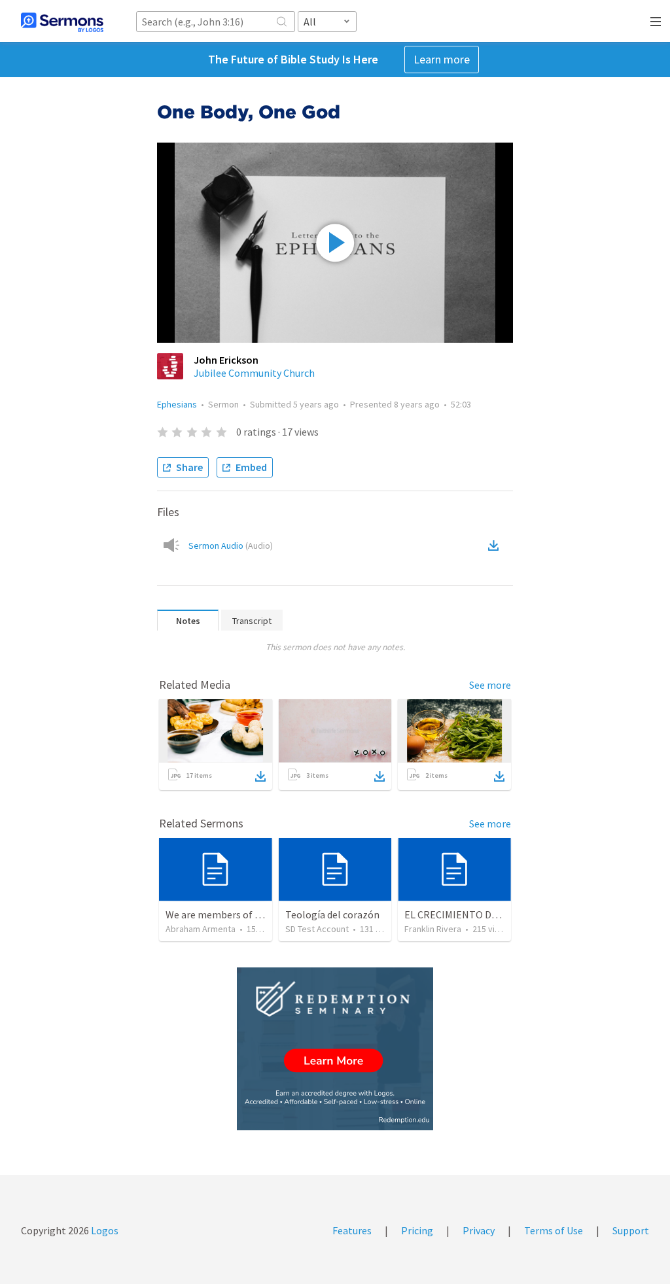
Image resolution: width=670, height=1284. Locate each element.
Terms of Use (553, 1230)
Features (352, 1230)
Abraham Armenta (201, 929)
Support (630, 1230)
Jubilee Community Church (254, 372)
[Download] (260, 776)
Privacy (479, 1230)
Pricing (417, 1230)
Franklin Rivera (432, 929)
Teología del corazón (332, 914)
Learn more (442, 59)
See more (490, 684)
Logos (103, 1230)
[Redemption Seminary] (335, 1048)
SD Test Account (317, 929)
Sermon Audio (230, 545)
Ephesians (177, 404)
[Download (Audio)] (495, 545)
